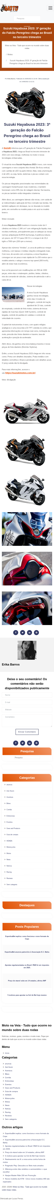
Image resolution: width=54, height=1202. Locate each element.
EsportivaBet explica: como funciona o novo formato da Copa (27, 937)
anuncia (9, 785)
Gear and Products (13, 828)
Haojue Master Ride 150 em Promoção (20, 1175)
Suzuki (7, 148)
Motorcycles (11, 847)
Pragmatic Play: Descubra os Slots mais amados (24, 1166)
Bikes (9, 803)
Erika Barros (11, 78)
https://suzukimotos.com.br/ (20, 373)
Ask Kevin (10, 791)
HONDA (9, 841)
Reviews (10, 878)
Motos (9, 853)
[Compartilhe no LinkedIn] (29, 632)
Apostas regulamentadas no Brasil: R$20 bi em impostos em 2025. (27, 966)
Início (7, 1053)
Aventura (10, 797)
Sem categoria (12, 884)
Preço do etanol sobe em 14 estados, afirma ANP (27, 981)
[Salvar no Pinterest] (36, 632)
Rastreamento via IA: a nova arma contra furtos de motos (24, 1160)
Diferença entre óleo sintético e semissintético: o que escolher (25, 1170)
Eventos (10, 822)
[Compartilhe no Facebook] (15, 632)
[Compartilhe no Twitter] (22, 632)
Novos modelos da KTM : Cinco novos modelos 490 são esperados (26, 1180)
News (9, 859)
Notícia (9, 866)
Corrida (9, 810)
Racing (9, 872)
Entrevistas (11, 816)
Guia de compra (12, 835)
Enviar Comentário (27, 732)
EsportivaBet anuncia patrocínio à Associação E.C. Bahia (27, 952)
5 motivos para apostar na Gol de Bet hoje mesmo (27, 995)
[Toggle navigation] (50, 8)
